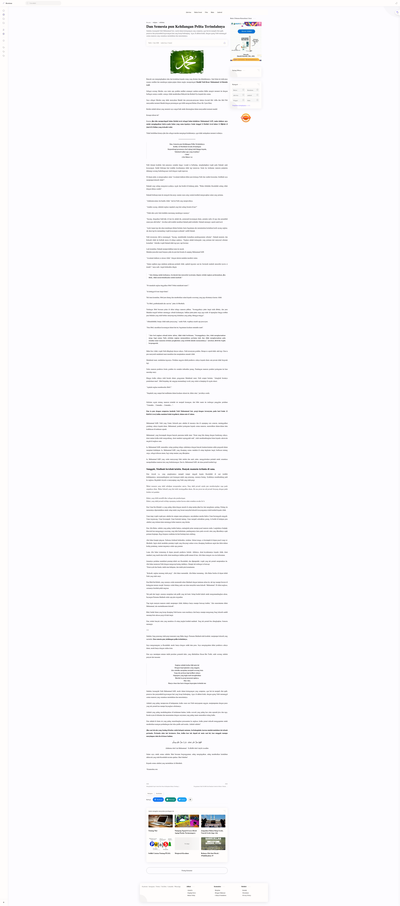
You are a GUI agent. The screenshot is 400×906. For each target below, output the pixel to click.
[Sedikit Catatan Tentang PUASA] (160, 843)
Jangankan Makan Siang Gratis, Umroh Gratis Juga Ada (212, 831)
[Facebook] (145, 886)
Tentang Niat (152, 830)
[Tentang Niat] (160, 821)
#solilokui (159, 793)
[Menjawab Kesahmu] (187, 843)
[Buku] (212, 12)
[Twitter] (158, 886)
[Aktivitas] (188, 12)
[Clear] (59, 3)
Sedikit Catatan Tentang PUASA (159, 853)
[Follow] (4, 41)
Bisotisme (9, 3)
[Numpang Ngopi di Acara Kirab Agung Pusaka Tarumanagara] (187, 821)
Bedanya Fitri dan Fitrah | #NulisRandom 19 (210, 854)
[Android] (219, 12)
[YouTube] (163, 886)
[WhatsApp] (178, 886)
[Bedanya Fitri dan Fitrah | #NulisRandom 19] (213, 843)
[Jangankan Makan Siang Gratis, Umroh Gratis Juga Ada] (213, 821)
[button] (396, 3)
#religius (150, 793)
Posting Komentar (187, 870)
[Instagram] (151, 886)
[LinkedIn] (170, 886)
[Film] (206, 12)
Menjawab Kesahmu (182, 853)
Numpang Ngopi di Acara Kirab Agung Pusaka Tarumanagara (186, 831)
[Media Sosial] (198, 12)
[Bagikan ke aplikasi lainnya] (190, 799)
